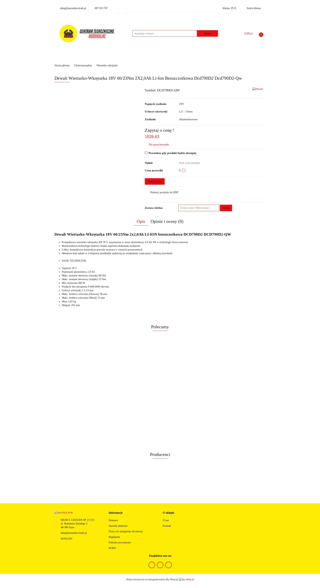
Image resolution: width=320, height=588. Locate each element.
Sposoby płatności (118, 525)
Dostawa (113, 520)
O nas (166, 520)
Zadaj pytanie (155, 181)
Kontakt (167, 525)
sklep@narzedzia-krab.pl (74, 532)
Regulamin (114, 537)
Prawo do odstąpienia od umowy (126, 531)
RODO (112, 548)
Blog (215, 57)
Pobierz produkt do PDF (164, 192)
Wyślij (226, 208)
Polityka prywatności (120, 542)
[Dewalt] (257, 88)
